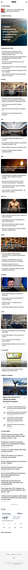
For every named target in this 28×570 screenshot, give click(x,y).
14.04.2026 (5, 365)
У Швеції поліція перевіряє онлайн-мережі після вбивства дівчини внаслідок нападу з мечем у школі (14, 497)
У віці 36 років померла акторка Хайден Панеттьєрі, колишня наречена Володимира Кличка (15, 419)
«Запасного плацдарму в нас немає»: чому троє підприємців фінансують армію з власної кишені (13, 91)
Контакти (19, 554)
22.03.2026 (5, 134)
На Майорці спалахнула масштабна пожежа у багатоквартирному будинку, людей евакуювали (14, 58)
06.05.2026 (5, 327)
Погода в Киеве (6, 513)
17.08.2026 (5, 211)
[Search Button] (26, 2)
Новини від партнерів (7, 25)
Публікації (13, 554)
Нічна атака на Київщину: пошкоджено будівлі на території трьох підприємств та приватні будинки (13, 168)
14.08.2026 (5, 94)
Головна (8, 554)
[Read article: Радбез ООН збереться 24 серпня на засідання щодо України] (3, 11)
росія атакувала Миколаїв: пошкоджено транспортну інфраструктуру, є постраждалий (13, 475)
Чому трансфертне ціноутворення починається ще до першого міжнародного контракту (13, 255)
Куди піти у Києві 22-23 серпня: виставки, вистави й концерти (10, 33)
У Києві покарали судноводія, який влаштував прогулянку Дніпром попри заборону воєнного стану (12, 53)
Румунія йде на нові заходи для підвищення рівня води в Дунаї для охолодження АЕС (12, 482)
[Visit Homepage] (14, 2)
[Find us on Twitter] (14, 566)
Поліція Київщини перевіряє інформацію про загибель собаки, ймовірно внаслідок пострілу (14, 177)
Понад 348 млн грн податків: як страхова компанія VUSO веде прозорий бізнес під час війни (14, 246)
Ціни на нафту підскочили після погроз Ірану (14, 147)
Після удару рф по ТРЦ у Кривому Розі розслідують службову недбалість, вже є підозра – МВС (13, 490)
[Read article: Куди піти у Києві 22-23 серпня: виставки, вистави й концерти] (15, 386)
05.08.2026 (5, 250)
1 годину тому (5, 453)
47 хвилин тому (5, 439)
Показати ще (14, 504)
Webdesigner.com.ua (17, 563)
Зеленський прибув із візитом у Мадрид (13, 307)
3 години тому (5, 501)
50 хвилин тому (5, 447)
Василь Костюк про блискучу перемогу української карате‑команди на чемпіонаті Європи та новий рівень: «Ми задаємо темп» (14, 100)
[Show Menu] (1, 2)
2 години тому (5, 471)
